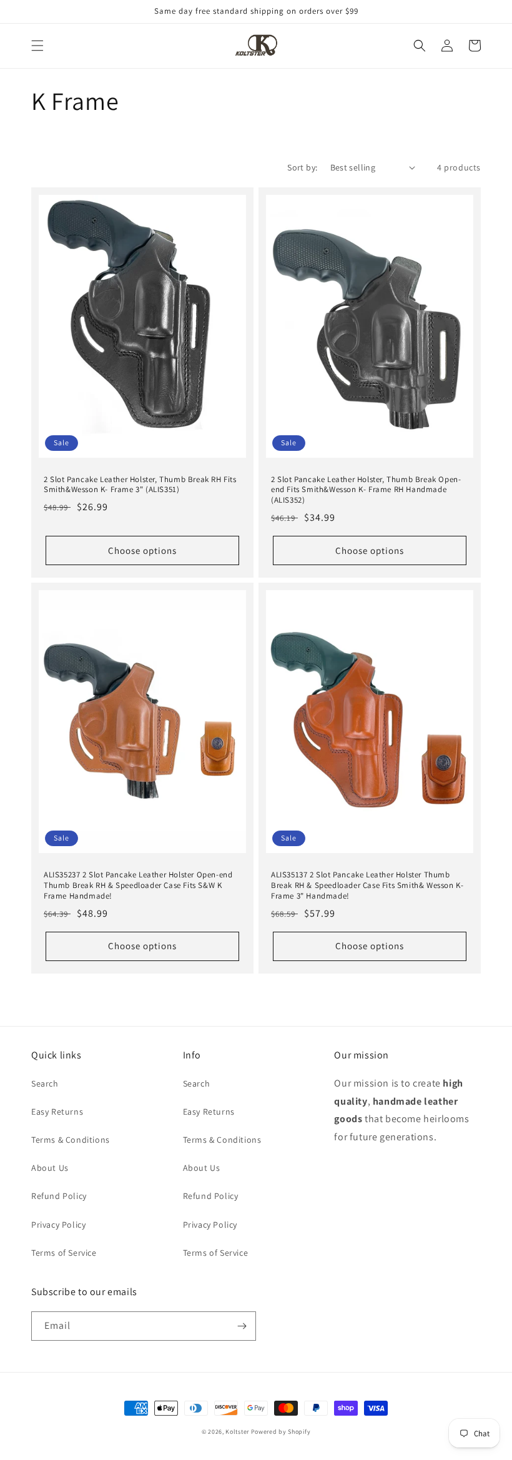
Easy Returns (57, 1111)
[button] (37, 45)
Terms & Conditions (70, 1139)
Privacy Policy (58, 1224)
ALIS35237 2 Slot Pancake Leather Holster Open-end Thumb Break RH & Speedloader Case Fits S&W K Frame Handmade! (138, 885)
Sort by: (302, 167)
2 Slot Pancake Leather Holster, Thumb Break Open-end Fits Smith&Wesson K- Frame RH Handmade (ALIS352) (366, 490)
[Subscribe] (241, 1326)
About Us (50, 1167)
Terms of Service (64, 1252)
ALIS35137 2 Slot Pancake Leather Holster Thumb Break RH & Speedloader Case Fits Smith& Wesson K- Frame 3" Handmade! (367, 885)
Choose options (142, 550)
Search (45, 1083)
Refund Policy (59, 1195)
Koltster (237, 1432)
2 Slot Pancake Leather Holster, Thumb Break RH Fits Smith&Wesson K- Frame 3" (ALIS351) (140, 485)
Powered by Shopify (281, 1432)
